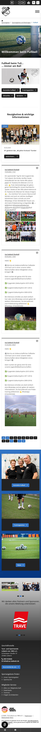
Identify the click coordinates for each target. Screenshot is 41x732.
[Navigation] (36, 11)
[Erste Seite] (3, 437)
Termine (7, 693)
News (19, 565)
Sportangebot (6, 22)
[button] (18, 596)
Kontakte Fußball (9, 90)
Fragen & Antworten (11, 695)
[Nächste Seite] (19, 441)
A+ (24, 3)
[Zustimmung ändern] (5, 725)
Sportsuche (8, 680)
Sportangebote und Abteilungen (21, 22)
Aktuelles (6, 96)
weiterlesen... (10, 156)
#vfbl (6, 205)
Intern (11, 717)
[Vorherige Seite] (7, 437)
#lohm (7, 208)
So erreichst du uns (9, 667)
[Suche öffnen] (33, 2)
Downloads (8, 690)
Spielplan (20, 96)
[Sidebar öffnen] (37, 2)
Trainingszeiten (28, 90)
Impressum (28, 715)
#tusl (15, 208)
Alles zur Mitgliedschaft (12, 688)
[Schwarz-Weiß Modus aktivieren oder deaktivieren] (12, 2)
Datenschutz (5, 717)
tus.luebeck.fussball (12, 170)
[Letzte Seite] (23, 441)
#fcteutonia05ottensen (21, 205)
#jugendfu (24, 208)
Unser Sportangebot (11, 677)
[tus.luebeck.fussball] (37, 168)
